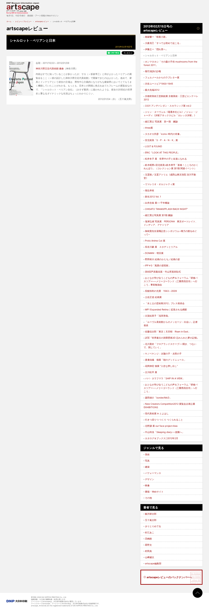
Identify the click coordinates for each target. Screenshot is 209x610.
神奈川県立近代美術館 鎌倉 (50, 68)
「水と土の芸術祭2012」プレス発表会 (165, 303)
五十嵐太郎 (150, 520)
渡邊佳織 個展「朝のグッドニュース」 (165, 359)
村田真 (148, 551)
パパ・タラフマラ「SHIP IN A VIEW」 (165, 378)
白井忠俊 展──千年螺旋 (157, 202)
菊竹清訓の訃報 (153, 71)
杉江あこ (149, 532)
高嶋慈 (148, 538)
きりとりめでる (153, 526)
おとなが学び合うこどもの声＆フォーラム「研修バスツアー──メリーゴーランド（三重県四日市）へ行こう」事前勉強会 (171, 281)
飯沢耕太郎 (150, 513)
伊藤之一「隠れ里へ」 (156, 49)
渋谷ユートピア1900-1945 (159, 83)
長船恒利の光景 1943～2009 (161, 290)
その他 (148, 497)
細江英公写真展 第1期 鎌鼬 (159, 215)
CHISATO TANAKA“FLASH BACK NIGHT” (166, 209)
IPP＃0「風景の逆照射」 (158, 265)
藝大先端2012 (152, 89)
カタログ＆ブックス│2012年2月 (161, 438)
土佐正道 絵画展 (153, 297)
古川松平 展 (151, 372)
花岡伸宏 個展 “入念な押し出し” (161, 366)
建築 (147, 466)
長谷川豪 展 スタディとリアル (161, 246)
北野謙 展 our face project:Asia (161, 425)
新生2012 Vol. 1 (153, 196)
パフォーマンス (153, 473)
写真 (147, 460)
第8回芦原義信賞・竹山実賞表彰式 (163, 271)
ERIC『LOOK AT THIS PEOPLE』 (162, 152)
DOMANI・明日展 (154, 253)
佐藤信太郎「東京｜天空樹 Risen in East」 (167, 331)
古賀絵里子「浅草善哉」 (157, 315)
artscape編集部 (153, 563)
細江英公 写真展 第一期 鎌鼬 (161, 121)
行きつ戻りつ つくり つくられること (164, 419)
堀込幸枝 (149, 190)
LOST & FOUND (153, 146)
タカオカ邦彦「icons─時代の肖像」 (163, 134)
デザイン (149, 479)
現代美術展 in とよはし (157, 413)
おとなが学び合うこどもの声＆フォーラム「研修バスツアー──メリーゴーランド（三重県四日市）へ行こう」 (171, 388)
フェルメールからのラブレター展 (162, 77)
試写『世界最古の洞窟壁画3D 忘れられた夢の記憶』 (172, 337)
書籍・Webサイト (154, 491)
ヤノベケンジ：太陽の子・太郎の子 (163, 353)
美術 (147, 454)
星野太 (148, 544)
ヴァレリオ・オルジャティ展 (160, 184)
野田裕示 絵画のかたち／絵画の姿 (162, 259)
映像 (147, 485)
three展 (149, 127)
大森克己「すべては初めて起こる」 (163, 43)
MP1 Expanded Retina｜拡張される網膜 (166, 309)
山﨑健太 (149, 557)
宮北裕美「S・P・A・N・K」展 (161, 140)
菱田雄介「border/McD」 (158, 397)
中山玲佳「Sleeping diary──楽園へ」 (164, 432)
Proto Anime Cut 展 (155, 240)
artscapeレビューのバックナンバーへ (169, 577)
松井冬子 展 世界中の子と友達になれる (166, 158)
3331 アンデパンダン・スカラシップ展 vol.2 (168, 105)
